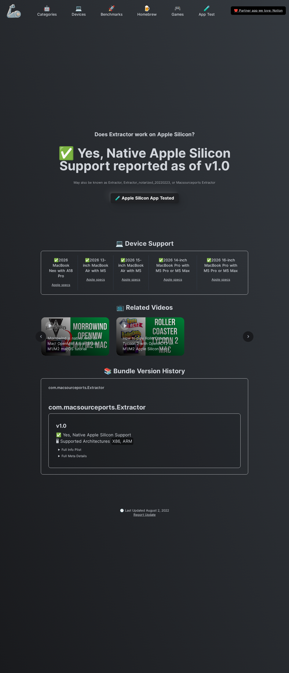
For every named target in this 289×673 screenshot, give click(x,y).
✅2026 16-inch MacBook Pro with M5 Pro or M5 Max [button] (221, 265)
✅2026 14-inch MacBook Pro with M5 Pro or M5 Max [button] (173, 265)
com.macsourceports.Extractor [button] (76, 387)
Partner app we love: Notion (258, 10)
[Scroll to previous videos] (41, 336)
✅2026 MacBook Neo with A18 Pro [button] (61, 268)
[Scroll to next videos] (248, 336)
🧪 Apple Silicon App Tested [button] (144, 198)
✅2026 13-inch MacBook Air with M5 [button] (95, 265)
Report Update (144, 515)
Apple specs (61, 285)
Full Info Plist (71, 450)
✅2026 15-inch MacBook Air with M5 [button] (131, 265)
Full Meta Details (74, 456)
